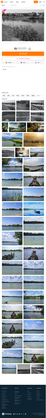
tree (13, 94)
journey (38, 94)
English (37, 390)
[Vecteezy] (2, 2)
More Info (4, 68)
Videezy (3, 394)
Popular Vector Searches (17, 398)
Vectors (5, 2)
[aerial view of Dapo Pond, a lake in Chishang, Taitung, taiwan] (12, 139)
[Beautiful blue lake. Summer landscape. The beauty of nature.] (12, 164)
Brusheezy (4, 390)
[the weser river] (8, 105)
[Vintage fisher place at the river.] (37, 151)
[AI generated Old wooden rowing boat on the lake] (5, 126)
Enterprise (4, 395)
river (4, 94)
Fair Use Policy (39, 414)
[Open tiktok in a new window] (21, 413)
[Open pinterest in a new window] (19, 413)
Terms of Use (35, 413)
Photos (11, 2)
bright (33, 94)
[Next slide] (41, 94)
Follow (29, 49)
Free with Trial (23, 53)
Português (38, 394)
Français (37, 397)
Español (37, 392)
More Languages (39, 399)
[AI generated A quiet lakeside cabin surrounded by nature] (35, 126)
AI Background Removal (5, 404)
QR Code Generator (4, 407)
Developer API (5, 399)
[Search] (40, 5)
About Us (29, 394)
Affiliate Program (16, 395)
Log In (40, 1)
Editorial (23, 2)
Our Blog (28, 395)
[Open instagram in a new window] (15, 413)
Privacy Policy (40, 413)
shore (18, 94)
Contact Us (29, 392)
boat (9, 94)
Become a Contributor (29, 398)
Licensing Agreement (16, 391)
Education (4, 397)
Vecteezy (3, 392)
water (28, 94)
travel (23, 94)
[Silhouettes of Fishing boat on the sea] (33, 139)
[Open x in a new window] (23, 413)
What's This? (13, 66)
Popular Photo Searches (17, 401)
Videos (17, 2)
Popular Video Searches (17, 404)
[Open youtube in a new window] (25, 413)
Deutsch (37, 395)
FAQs (28, 390)
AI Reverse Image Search (4, 401)
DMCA (15, 393)
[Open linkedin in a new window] (17, 413)
